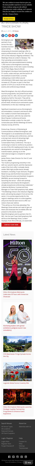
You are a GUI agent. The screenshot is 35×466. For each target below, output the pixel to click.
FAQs (20, 444)
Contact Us (23, 441)
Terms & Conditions (10, 462)
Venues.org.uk (7, 460)
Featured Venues (7, 431)
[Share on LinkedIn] (16, 35)
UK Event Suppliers (8, 433)
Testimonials (23, 448)
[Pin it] (12, 35)
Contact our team (11, 225)
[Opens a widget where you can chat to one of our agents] (28, 462)
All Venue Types (7, 427)
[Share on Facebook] (2, 35)
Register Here (6, 444)
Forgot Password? (7, 446)
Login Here (5, 441)
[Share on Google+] (9, 35)
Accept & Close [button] (9, 19)
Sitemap (22, 446)
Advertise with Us (25, 427)
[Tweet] (6, 35)
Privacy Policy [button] (13, 14)
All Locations (5, 429)
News (17, 31)
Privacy (19, 462)
